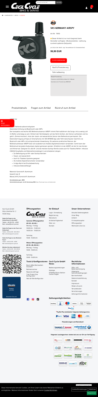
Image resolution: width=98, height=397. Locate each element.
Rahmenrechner (31, 269)
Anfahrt (74, 218)
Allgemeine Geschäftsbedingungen (79, 272)
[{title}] (86, 8)
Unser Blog (75, 215)
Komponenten (9, 15)
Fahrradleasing (58, 72)
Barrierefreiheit (77, 276)
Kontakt (51, 226)
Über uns (52, 223)
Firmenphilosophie (78, 221)
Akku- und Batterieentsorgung (78, 268)
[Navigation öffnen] (7, 7)
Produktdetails (19, 108)
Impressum (75, 284)
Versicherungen (77, 291)
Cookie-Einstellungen (79, 389)
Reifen (16, 15)
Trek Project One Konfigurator (32, 275)
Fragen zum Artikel (41, 108)
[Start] (2, 15)
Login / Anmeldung (55, 213)
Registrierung (53, 215)
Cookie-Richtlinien (50, 390)
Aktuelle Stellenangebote (80, 213)
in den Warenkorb (58, 60)
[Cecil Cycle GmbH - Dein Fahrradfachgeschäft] (25, 7)
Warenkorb (53, 218)
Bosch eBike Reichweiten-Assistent (34, 266)
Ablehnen (92, 389)
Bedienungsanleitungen (57, 268)
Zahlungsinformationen (79, 294)
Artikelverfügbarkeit (56, 221)
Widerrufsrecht (77, 286)
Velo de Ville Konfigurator (34, 279)
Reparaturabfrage (32, 272)
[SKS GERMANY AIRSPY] (29, 40)
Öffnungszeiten (77, 223)
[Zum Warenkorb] (91, 8)
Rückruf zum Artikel (65, 108)
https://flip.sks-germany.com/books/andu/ (33, 182)
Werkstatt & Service (78, 226)
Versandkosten (76, 289)
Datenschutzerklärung (79, 278)
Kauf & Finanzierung (60, 68)
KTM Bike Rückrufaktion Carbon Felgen (57, 273)
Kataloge (52, 270)
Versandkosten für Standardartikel (75, 47)
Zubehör (22, 15)
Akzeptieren (91, 393)
